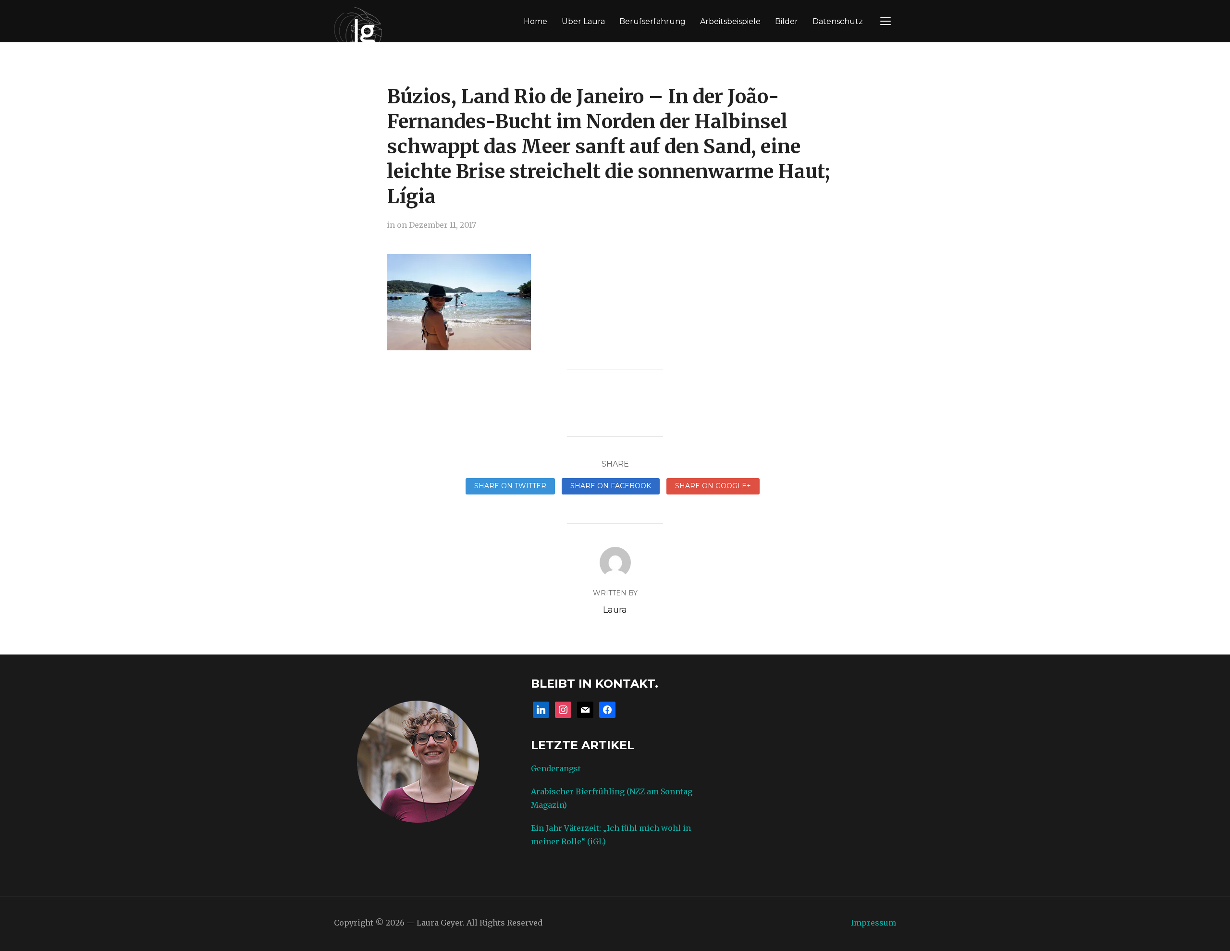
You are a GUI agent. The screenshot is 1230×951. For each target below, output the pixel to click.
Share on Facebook (610, 486)
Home (535, 21)
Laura (615, 610)
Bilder (786, 21)
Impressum (873, 922)
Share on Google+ (713, 486)
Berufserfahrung (652, 21)
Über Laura (583, 21)
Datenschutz (837, 21)
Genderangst (556, 768)
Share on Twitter (510, 486)
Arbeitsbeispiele (730, 21)
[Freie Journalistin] (358, 29)
